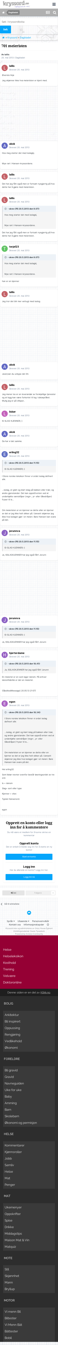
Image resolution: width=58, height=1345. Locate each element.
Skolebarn (12, 1116)
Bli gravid (11, 1070)
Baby (8, 1096)
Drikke (9, 1227)
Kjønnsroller (13, 1152)
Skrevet (19, 69)
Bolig (8, 1003)
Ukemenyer (13, 1207)
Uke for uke (13, 1090)
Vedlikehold (13, 1041)
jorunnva (14, 530)
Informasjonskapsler (34, 924)
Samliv (9, 1165)
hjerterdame (16, 653)
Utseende (23, 921)
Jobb (8, 1158)
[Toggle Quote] (5, 208)
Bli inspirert (12, 1021)
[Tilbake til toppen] (29, 912)
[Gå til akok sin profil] (5, 146)
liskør (12, 411)
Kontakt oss (15, 924)
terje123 (14, 246)
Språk (10, 921)
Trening (8, 969)
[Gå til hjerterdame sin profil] (5, 655)
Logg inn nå (29, 877)
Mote (8, 1258)
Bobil (8, 1338)
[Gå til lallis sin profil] (5, 68)
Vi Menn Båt (13, 1325)
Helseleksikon (13, 956)
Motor (9, 1300)
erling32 (14, 452)
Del (14, 893)
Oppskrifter (13, 1214)
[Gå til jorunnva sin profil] (5, 533)
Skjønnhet (12, 1276)
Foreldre (12, 1059)
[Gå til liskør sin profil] (5, 414)
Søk (5, 29)
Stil (7, 1269)
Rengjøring (12, 1034)
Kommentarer (14, 1145)
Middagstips (13, 1233)
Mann (9, 1282)
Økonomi (11, 1047)
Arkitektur (12, 1015)
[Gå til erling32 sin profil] (5, 454)
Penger (10, 1185)
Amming (11, 1103)
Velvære (9, 976)
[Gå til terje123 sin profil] (5, 249)
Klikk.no (45, 992)
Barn (8, 1109)
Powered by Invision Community (29, 934)
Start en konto (29, 856)
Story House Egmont (44, 928)
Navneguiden (14, 1083)
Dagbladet (20, 57)
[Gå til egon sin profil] (5, 703)
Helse (7, 949)
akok (12, 143)
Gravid (9, 1077)
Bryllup (10, 1289)
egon (12, 701)
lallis (6, 54)
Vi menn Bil (13, 1311)
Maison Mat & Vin (17, 1240)
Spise (8, 1220)
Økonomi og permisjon (21, 1123)
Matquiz (10, 1247)
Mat (7, 1178)
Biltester (11, 1318)
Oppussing (12, 1028)
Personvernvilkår (40, 921)
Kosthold (9, 963)
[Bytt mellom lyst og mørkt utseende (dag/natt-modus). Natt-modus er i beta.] (48, 924)
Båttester (11, 1331)
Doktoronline (12, 982)
